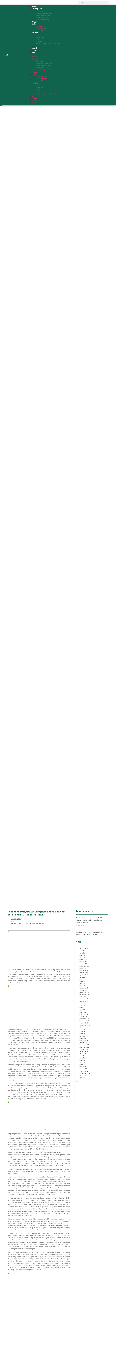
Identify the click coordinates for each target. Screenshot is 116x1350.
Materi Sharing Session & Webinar (48, 44)
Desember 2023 (84, 1019)
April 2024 (82, 1010)
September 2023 (84, 1025)
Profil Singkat (40, 11)
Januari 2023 (83, 1043)
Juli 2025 (82, 977)
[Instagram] (76, 2)
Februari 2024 (83, 1014)
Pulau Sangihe (39, 923)
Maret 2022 (83, 1064)
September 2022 (84, 1051)
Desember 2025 (84, 966)
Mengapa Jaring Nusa (44, 13)
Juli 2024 (82, 1003)
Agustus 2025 (83, 975)
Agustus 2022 (83, 1054)
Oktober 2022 (83, 1049)
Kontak (34, 48)
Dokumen (39, 41)
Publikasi (35, 33)
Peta (33, 52)
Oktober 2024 (83, 997)
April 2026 (82, 957)
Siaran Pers (40, 37)
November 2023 (84, 1021)
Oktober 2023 (83, 1023)
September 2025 (84, 973)
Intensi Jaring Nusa (43, 17)
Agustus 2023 (83, 1027)
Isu (33, 46)
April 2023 (82, 1036)
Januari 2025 (83, 990)
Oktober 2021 (83, 1071)
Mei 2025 (82, 981)
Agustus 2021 (83, 1075)
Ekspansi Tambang (18, 923)
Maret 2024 (83, 1012)
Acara (38, 35)
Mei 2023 (82, 1034)
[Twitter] (72, 2)
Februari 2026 (83, 962)
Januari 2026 (83, 964)
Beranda (35, 6)
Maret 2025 (83, 986)
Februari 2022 (83, 1067)
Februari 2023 (83, 1040)
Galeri (34, 50)
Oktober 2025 (83, 970)
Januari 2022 (83, 1069)
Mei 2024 (82, 1008)
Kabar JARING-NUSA (43, 26)
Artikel (38, 39)
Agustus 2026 (83, 949)
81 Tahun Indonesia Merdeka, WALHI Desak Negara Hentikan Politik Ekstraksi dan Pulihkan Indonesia (91, 920)
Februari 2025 (83, 988)
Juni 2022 (82, 1058)
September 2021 (84, 1073)
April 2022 (82, 1062)
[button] (68, 55)
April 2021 (82, 1078)
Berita (34, 24)
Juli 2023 (82, 1029)
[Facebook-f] (68, 2)
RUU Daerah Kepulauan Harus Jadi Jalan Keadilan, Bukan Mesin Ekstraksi (90, 933)
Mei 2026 (82, 955)
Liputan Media (41, 31)
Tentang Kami (37, 9)
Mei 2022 (82, 1060)
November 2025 (84, 968)
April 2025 (82, 984)
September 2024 (84, 999)
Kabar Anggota (41, 28)
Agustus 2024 (83, 1001)
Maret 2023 (83, 1038)
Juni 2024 (82, 1005)
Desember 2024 (84, 992)
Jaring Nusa (29, 923)
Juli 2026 (82, 951)
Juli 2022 (82, 1056)
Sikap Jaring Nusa (42, 20)
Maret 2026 (83, 960)
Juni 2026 (82, 953)
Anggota (35, 22)
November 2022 (84, 1047)
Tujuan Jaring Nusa (43, 15)
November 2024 (84, 995)
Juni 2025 (82, 979)
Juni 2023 (82, 1032)
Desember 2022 (84, 1045)
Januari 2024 (83, 1016)
